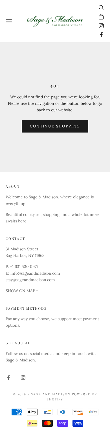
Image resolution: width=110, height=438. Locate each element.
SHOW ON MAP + (22, 290)
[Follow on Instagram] (101, 26)
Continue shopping (55, 126)
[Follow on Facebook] (101, 35)
